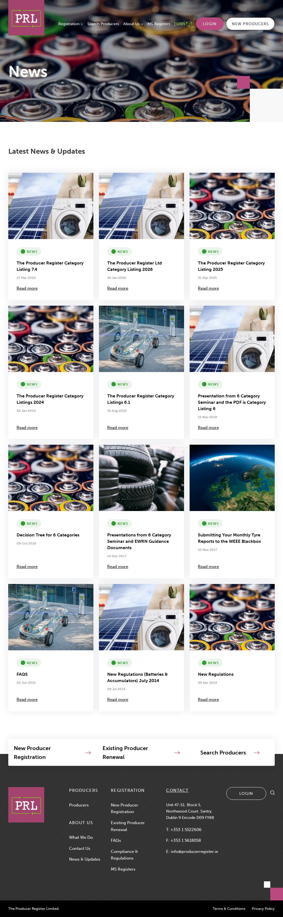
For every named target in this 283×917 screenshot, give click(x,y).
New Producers (250, 24)
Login (210, 24)
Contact (177, 790)
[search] (272, 793)
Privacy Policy (263, 908)
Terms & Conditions (229, 908)
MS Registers (159, 24)
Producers (79, 805)
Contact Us (79, 848)
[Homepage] (26, 804)
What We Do (81, 837)
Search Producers (103, 24)
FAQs (116, 840)
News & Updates (84, 859)
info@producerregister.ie (194, 851)
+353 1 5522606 (186, 829)
